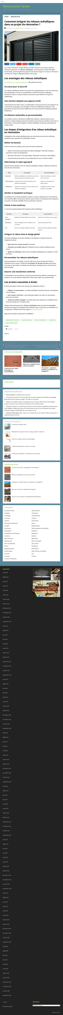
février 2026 (6, 599)
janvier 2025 (6, 657)
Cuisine (34, 518)
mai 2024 (5, 692)
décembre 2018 (7, 982)
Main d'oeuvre (8, 538)
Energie (6, 526)
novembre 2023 (7, 719)
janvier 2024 (6, 710)
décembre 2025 (7, 608)
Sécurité (6, 553)
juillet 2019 (5, 951)
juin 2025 (5, 635)
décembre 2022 (7, 768)
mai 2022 (5, 799)
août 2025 (5, 626)
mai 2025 (5, 639)
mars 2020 (5, 915)
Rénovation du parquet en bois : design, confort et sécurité (28, 431)
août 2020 (5, 893)
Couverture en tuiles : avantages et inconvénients (11, 370)
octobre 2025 (6, 617)
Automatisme (36, 510)
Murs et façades (36, 541)
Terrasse (7, 556)
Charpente (35, 513)
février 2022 (6, 813)
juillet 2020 (6, 897)
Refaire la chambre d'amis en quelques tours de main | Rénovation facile (28, 402)
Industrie (34, 531)
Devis (33, 523)
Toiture (34, 556)
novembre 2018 (7, 986)
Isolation (7, 536)
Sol (32, 553)
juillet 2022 (5, 790)
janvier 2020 (6, 924)
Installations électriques (12, 533)
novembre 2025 (7, 612)
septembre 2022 (7, 781)
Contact (5, 1002)
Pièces (6, 546)
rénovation (52, 320)
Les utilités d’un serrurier (23, 395)
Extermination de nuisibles (40, 528)
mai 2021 (5, 853)
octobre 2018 (6, 991)
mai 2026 (5, 586)
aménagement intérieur (12, 320)
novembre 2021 (7, 826)
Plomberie (35, 546)
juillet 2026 (6, 577)
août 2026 (5, 572)
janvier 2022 (6, 817)
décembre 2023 (7, 715)
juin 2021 (5, 848)
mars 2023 (5, 755)
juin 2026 (5, 581)
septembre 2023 (7, 728)
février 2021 (6, 866)
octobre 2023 (6, 724)
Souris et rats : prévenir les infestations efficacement (26, 496)
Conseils (7, 518)
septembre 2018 (7, 995)
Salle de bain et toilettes (39, 551)
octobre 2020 (6, 884)
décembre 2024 (7, 661)
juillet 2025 (5, 630)
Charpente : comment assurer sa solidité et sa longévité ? (49, 369)
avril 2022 (5, 804)
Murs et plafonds (9, 543)
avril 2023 (5, 750)
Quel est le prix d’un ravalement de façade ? (24, 489)
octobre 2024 (6, 670)
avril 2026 (5, 590)
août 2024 (5, 679)
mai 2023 (5, 746)
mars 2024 (5, 701)
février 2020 (6, 919)
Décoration (35, 521)
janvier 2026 (6, 603)
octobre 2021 (6, 830)
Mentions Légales (7, 1006)
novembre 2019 (7, 933)
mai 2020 (5, 906)
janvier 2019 (6, 977)
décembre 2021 (7, 822)
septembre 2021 (7, 835)
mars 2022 (5, 808)
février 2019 (6, 973)
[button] (2, 1)
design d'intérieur (27, 320)
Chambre (7, 513)
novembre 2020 (7, 879)
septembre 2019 (7, 942)
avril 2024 (5, 697)
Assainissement (9, 510)
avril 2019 (5, 964)
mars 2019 (5, 968)
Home (6, 16)
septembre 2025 (7, 621)
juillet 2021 (5, 844)
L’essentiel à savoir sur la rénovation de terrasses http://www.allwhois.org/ (29, 397)
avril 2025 (5, 644)
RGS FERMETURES (36, 309)
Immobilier (7, 531)
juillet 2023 (5, 737)
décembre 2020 (7, 875)
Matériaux (35, 538)
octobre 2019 (6, 937)
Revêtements (8, 551)
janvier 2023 (6, 764)
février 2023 (6, 759)
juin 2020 (5, 902)
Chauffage (7, 515)
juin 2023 (5, 741)
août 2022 (5, 786)
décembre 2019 (7, 928)
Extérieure (7, 528)
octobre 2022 (6, 777)
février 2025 (6, 652)
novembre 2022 (7, 773)
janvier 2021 (6, 871)
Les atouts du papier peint (19, 424)
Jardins (34, 536)
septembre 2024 (7, 675)
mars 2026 (5, 595)
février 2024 (6, 706)
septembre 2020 (7, 888)
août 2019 (5, 946)
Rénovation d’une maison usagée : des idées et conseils (21, 399)
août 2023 (5, 733)
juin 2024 (5, 688)
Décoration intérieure (11, 523)
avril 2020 (5, 911)
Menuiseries (8, 541)
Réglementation (9, 548)
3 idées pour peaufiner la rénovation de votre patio (26, 453)
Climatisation (36, 515)
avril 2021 (5, 857)
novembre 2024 (7, 666)
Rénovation (15, 16)
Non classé (35, 543)
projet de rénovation (40, 320)
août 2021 (5, 839)
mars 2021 (5, 862)
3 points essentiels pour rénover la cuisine (23, 446)
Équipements (36, 526)
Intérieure (35, 533)
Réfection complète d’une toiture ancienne (31, 365)
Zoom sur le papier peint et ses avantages (23, 439)
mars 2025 (5, 648)
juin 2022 (5, 795)
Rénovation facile (56, 1012)
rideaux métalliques (11, 323)
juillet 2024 (6, 684)
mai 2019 (5, 960)
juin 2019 (5, 955)
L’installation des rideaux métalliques (16, 82)
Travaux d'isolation (10, 558)
